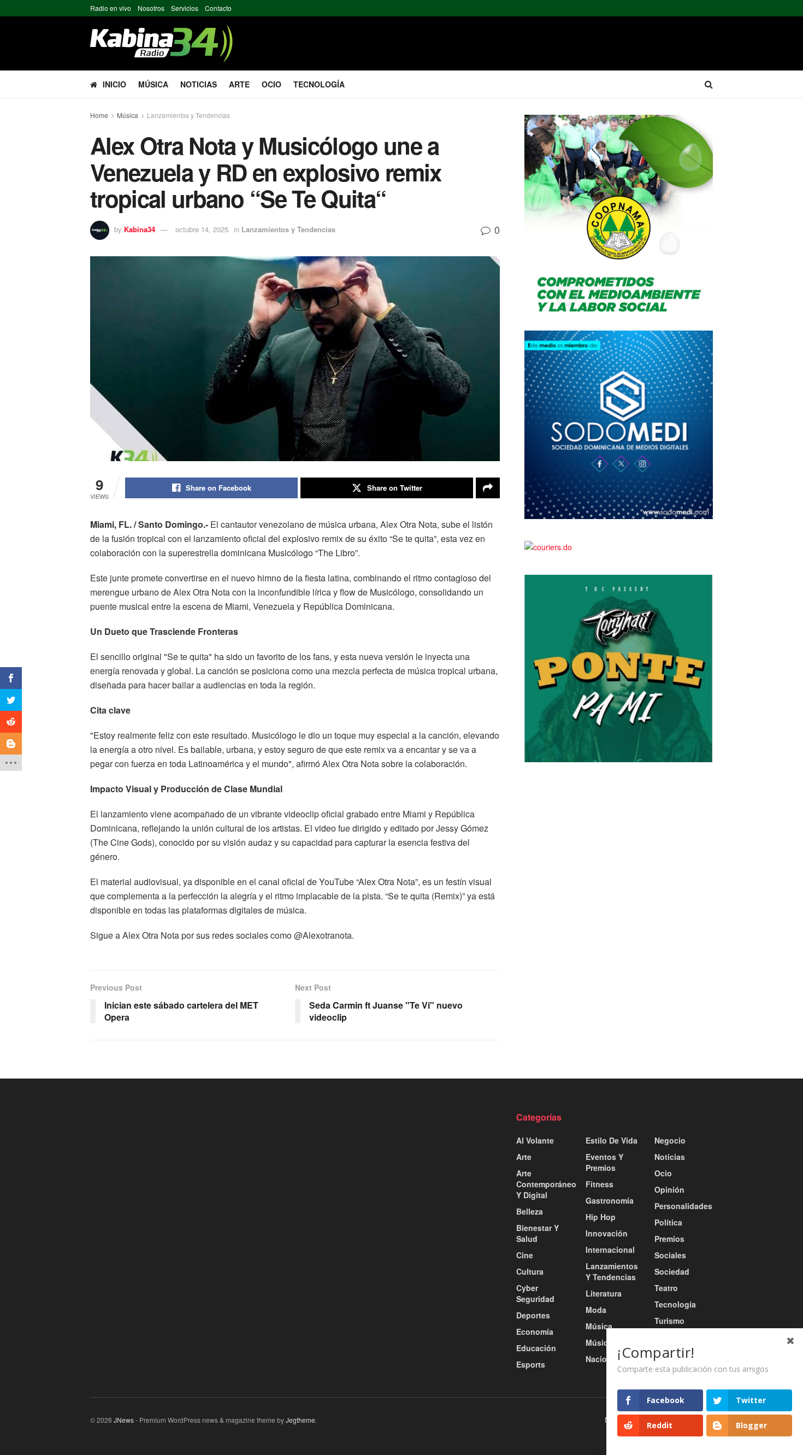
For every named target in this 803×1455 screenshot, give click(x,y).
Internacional (610, 1249)
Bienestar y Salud (537, 1233)
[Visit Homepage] (161, 43)
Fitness (599, 1184)
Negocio (670, 1140)
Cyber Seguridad (535, 1293)
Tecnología (319, 84)
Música (153, 84)
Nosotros (151, 8)
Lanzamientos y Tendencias (188, 115)
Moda (596, 1309)
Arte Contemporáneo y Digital (546, 1184)
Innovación (607, 1233)
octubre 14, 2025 (201, 229)
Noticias (198, 84)
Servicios (184, 8)
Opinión (669, 1189)
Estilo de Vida (611, 1140)
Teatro (666, 1287)
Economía (534, 1331)
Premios (669, 1238)
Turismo (669, 1320)
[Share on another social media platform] (488, 488)
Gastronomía (610, 1200)
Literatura (604, 1293)
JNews (124, 1419)
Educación (536, 1347)
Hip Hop (601, 1216)
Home (99, 115)
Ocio (271, 84)
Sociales (670, 1255)
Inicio (114, 84)
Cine (524, 1255)
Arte (239, 84)
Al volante (535, 1140)
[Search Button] (709, 84)
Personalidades (683, 1205)
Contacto (218, 8)
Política (668, 1222)
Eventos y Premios (604, 1162)
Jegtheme (300, 1419)
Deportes (533, 1315)
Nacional (602, 1358)
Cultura (530, 1271)
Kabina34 (139, 229)
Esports (530, 1364)
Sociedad (671, 1271)
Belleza (529, 1211)
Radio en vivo (110, 8)
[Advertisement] (188, 1187)
